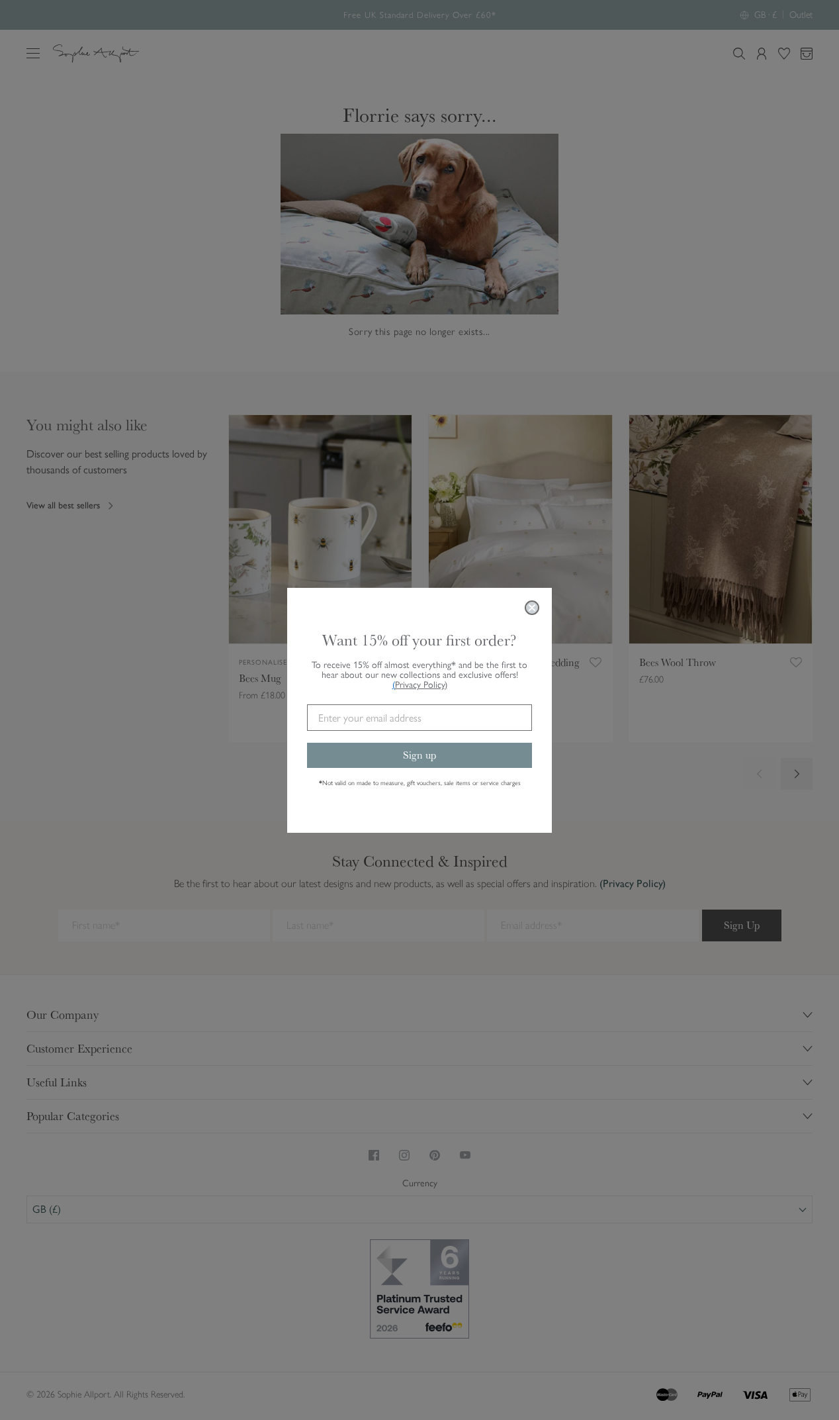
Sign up (419, 755)
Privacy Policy (421, 684)
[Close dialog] (532, 607)
